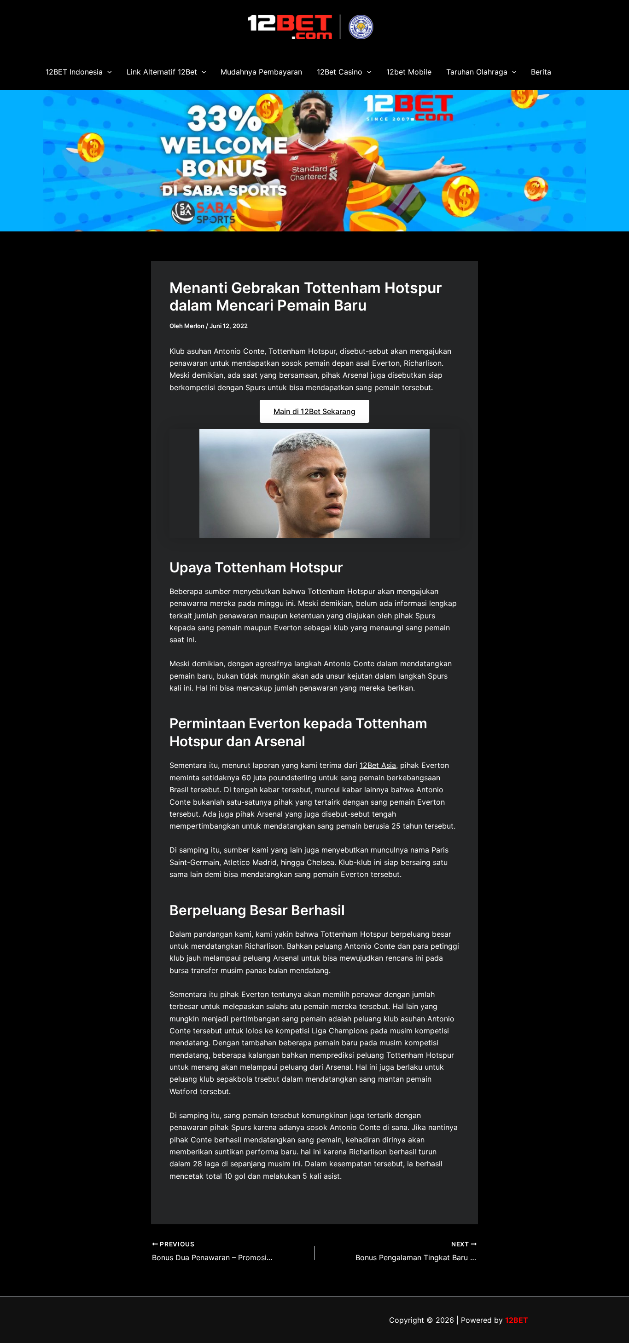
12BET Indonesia (74, 71)
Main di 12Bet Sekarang (314, 411)
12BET (516, 1320)
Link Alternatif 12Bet (162, 71)
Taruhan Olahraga (476, 71)
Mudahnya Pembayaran (261, 71)
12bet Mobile (408, 71)
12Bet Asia (378, 765)
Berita (541, 71)
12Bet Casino (339, 71)
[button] (107, 71)
